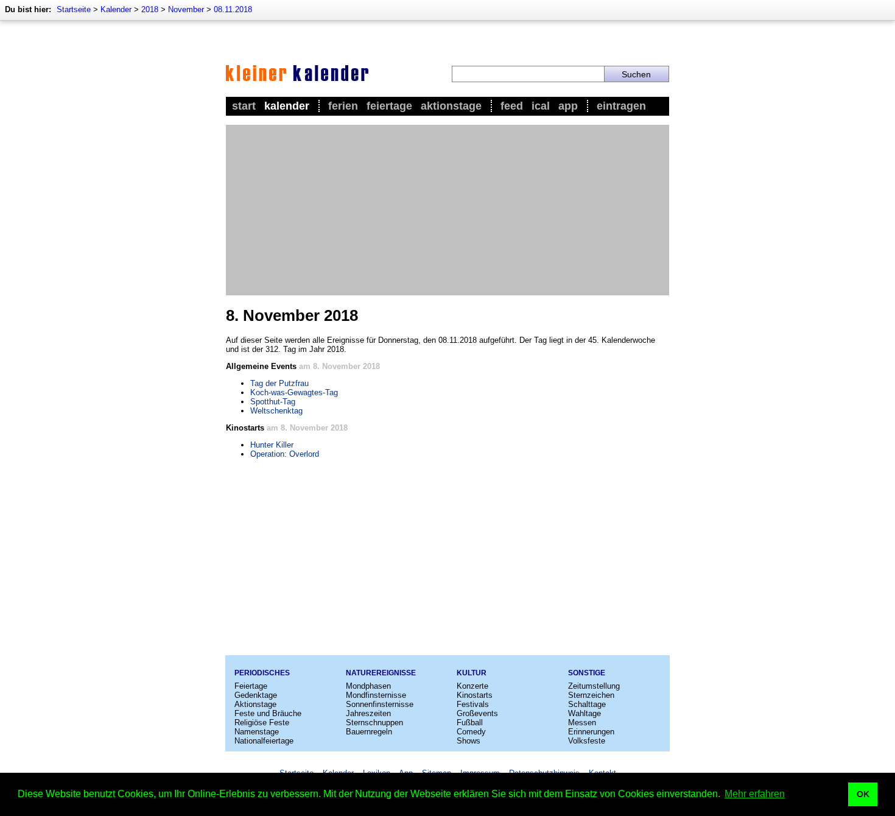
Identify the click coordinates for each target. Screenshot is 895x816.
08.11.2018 (233, 9)
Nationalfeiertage (263, 740)
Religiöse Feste (261, 722)
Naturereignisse (381, 673)
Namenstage (256, 731)
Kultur (471, 673)
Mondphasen (368, 686)
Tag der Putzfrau (279, 383)
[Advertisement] (447, 210)
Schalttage (587, 704)
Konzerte (472, 686)
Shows (468, 740)
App (568, 106)
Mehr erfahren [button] (755, 794)
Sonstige (586, 673)
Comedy (471, 731)
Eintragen (621, 106)
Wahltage (584, 713)
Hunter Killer (271, 444)
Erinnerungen (591, 731)
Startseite (74, 9)
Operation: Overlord (284, 454)
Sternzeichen (591, 695)
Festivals (473, 704)
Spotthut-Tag (272, 401)
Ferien (343, 106)
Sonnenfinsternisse (379, 704)
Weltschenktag (276, 410)
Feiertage (389, 106)
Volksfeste (586, 740)
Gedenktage (255, 695)
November (186, 9)
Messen (582, 722)
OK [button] (863, 794)
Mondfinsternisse (376, 695)
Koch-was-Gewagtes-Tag (294, 392)
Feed (511, 106)
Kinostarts (475, 695)
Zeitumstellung (594, 686)
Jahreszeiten (368, 713)
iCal (541, 106)
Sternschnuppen (374, 722)
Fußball (470, 722)
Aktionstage (451, 106)
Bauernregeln (369, 731)
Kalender (116, 9)
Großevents (477, 713)
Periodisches (262, 673)
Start (244, 106)
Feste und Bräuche (267, 713)
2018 (149, 9)
